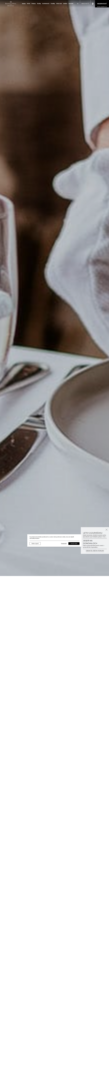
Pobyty (34, 3)
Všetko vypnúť (35, 543)
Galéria (65, 3)
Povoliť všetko (74, 543)
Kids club (59, 3)
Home (24, 3)
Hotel (28, 3)
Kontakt (71, 3)
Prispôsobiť (64, 543)
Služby (39, 3)
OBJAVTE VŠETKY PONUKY (95, 550)
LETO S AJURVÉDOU (92, 533)
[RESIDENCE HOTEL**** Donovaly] (11, 4)
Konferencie (45, 3)
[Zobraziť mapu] (93, 3)
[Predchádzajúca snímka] (89, 1072)
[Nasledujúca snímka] (96, 1072)
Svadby (53, 3)
